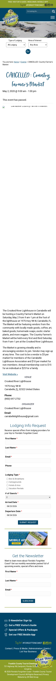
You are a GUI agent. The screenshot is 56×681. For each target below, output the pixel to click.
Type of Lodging (15, 40)
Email (8, 456)
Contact (8, 648)
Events (23, 62)
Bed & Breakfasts (16, 479)
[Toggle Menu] (53, 17)
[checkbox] (7, 479)
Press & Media (20, 648)
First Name (11, 438)
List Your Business (28, 651)
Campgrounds (15, 482)
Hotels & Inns (14, 485)
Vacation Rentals (16, 488)
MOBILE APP (43, 2)
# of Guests (11, 493)
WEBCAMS (31, 2)
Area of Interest (34, 40)
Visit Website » (10, 374)
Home (16, 62)
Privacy (46, 674)
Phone (8, 465)
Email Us (28, 669)
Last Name (11, 447)
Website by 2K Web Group (28, 677)
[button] (53, 11)
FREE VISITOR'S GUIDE (17, 2)
